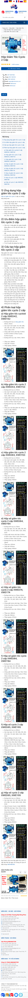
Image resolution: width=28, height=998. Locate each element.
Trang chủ (5, 28)
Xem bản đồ (5, 928)
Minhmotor (13, 83)
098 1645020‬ (11, 79)
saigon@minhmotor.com (14, 81)
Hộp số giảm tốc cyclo (8, 196)
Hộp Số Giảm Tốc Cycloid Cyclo (10, 895)
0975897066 (14, 965)
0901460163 (11, 864)
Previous (20, 872)
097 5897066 (11, 74)
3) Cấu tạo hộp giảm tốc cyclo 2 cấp (13, 145)
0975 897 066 (15, 918)
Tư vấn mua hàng (14, 68)
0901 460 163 (12, 943)
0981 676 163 (12, 964)
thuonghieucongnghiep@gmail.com (12, 921)
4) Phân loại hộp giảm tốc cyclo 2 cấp (13, 147)
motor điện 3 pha (13, 928)
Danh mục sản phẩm (9, 22)
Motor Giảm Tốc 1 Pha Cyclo (9, 898)
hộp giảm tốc (20, 322)
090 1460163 (12, 77)
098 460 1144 (12, 916)
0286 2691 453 (12, 967)
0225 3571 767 (11, 919)
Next (25, 872)
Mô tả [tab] (4, 94)
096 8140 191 (14, 945)
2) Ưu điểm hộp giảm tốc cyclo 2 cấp (13, 142)
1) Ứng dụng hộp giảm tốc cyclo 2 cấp (13, 140)
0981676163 (9, 11)
